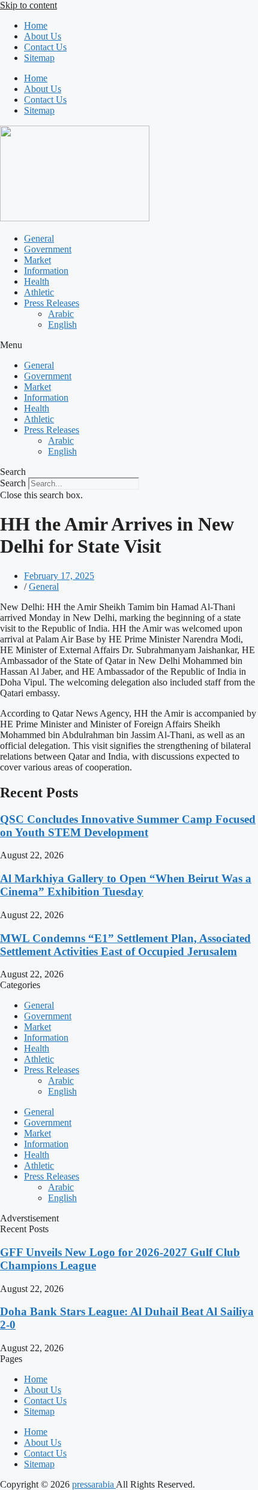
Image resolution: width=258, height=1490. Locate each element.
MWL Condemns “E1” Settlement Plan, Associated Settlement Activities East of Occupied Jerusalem (125, 945)
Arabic (61, 314)
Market (37, 260)
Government (47, 249)
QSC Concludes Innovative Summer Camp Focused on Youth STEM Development (128, 826)
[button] (129, 345)
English (62, 324)
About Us (42, 36)
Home (35, 25)
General (39, 238)
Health (36, 281)
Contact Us (45, 47)
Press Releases (51, 303)
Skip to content (28, 5)
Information (46, 271)
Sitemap (39, 58)
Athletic (39, 292)
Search (13, 483)
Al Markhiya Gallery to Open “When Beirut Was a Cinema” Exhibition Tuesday (125, 885)
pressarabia (94, 1484)
